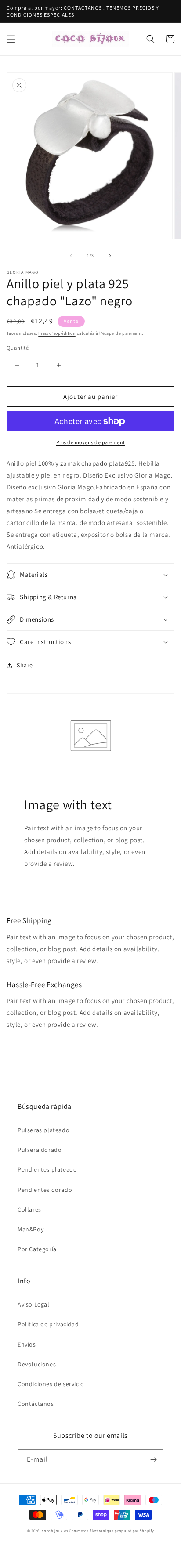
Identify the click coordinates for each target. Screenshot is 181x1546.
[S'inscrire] (153, 1459)
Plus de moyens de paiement (90, 442)
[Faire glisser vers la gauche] (71, 255)
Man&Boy (30, 1229)
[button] (11, 39)
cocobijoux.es (55, 1530)
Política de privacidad (48, 1324)
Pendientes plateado (47, 1169)
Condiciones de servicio (51, 1384)
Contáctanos (36, 1404)
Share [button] (25, 665)
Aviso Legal (34, 1304)
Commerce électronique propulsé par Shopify (111, 1530)
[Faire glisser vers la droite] (109, 255)
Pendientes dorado (45, 1190)
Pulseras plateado (43, 1130)
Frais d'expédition (57, 333)
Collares (29, 1209)
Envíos (27, 1344)
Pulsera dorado (40, 1150)
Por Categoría (37, 1249)
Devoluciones (37, 1364)
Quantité (18, 347)
